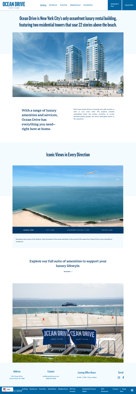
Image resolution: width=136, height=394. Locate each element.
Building (43, 5)
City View (50, 230)
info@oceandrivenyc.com (51, 376)
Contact (115, 389)
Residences (53, 5)
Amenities (63, 5)
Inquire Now (129, 5)
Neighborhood (75, 5)
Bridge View (107, 230)
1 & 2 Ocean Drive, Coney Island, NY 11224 (17, 377)
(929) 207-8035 (51, 378)
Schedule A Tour (115, 5)
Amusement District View (78, 230)
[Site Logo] (12, 5)
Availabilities (88, 5)
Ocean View (28, 230)
